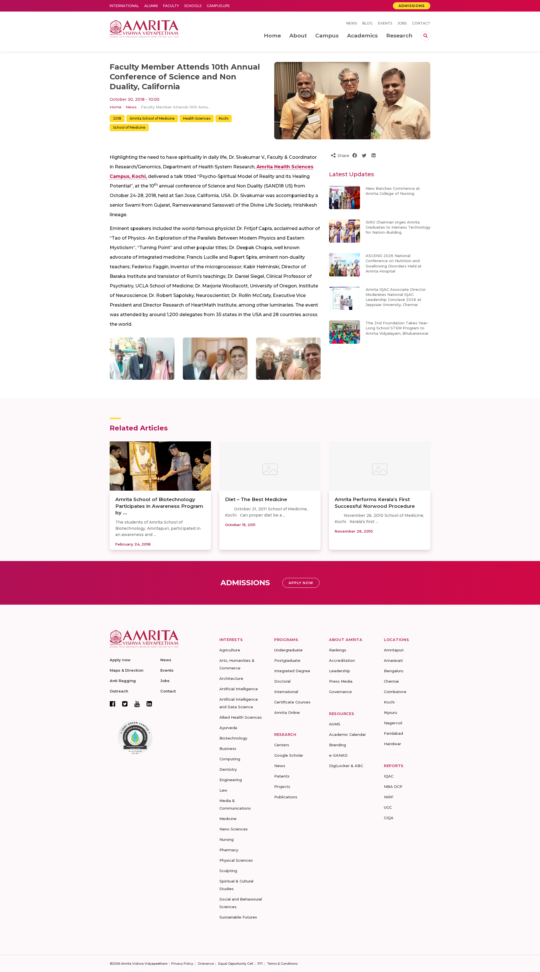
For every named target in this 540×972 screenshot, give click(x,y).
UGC (388, 807)
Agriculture (229, 650)
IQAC (388, 776)
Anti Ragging (123, 680)
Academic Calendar (347, 734)
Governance (340, 691)
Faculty (171, 6)
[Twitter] (125, 704)
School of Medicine (129, 127)
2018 (117, 118)
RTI (260, 964)
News (351, 23)
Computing (229, 759)
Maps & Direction (126, 670)
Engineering (230, 779)
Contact (421, 23)
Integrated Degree (292, 671)
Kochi (223, 118)
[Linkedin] (149, 704)
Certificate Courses (292, 702)
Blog (367, 23)
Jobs (402, 23)
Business (227, 748)
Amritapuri (394, 650)
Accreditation (342, 660)
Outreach (119, 691)
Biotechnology (233, 738)
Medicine (228, 818)
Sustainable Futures (238, 917)
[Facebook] (112, 704)
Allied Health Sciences (240, 717)
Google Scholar (288, 755)
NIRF (388, 797)
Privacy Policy (182, 964)
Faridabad (393, 733)
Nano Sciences (233, 829)
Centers (281, 745)
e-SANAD (338, 755)
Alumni (151, 6)
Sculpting (228, 870)
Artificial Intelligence (238, 689)
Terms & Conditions (282, 964)
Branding (337, 745)
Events (385, 23)
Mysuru (390, 712)
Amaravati (393, 660)
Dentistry (228, 769)
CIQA (388, 817)
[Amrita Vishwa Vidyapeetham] (144, 28)
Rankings (337, 650)
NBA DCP (393, 786)
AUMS (334, 724)
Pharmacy (228, 850)
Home (116, 107)
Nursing (226, 839)
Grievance (206, 964)
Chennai (391, 681)
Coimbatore (395, 691)
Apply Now (301, 583)
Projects (282, 786)
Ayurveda (228, 727)
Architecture (231, 678)
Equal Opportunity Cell (235, 964)
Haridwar (392, 743)
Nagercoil (393, 723)
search (425, 36)
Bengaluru (393, 671)
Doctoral (282, 681)
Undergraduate (288, 650)
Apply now (120, 660)
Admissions (412, 6)
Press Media (340, 681)
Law (223, 790)
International (124, 6)
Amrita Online (287, 712)
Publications (285, 797)
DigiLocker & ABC (346, 765)
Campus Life (218, 6)
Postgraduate (287, 660)
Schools (192, 6)
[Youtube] (137, 704)
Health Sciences (196, 118)
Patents (281, 776)
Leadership (339, 671)
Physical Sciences (236, 860)
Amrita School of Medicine (152, 118)
